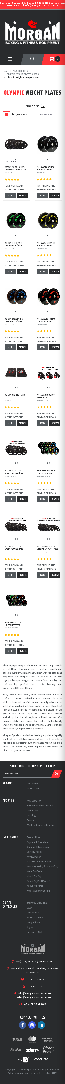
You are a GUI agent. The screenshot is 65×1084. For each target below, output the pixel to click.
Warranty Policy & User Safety (42, 866)
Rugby (30, 927)
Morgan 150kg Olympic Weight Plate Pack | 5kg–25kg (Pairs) (14, 549)
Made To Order (35, 871)
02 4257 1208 (35, 987)
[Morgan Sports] (32, 32)
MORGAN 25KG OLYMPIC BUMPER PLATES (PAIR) (46, 320)
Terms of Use (33, 837)
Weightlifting (33, 922)
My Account (33, 784)
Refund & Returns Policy (39, 862)
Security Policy (34, 852)
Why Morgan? (34, 801)
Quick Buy (21, 115)
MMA (29, 908)
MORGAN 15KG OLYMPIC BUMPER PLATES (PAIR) (46, 244)
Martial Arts (33, 913)
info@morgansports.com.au (34, 993)
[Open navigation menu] (10, 59)
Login (10, 195)
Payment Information (38, 842)
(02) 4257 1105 (24, 962)
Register (23, 195)
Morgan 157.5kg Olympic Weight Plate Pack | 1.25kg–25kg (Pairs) (48, 549)
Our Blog (31, 815)
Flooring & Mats (35, 932)
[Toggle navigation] (32, 59)
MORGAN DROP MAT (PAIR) (15, 395)
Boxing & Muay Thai (37, 903)
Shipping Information (38, 847)
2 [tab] (17, 159)
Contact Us (32, 810)
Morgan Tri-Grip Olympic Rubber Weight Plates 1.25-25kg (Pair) (16, 169)
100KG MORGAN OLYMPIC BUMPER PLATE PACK (46, 472)
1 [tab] (15, 159)
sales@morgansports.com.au (34, 997)
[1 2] (16, 144)
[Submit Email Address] (56, 774)
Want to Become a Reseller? (41, 825)
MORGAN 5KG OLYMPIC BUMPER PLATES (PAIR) (45, 168)
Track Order (33, 788)
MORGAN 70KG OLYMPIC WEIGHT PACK (46, 396)
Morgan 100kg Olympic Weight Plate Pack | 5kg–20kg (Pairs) (14, 473)
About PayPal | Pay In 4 (39, 881)
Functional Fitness (36, 917)
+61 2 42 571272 (35, 980)
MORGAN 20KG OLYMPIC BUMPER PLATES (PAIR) (14, 320)
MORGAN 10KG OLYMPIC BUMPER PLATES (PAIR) (13, 244)
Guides (30, 820)
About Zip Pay (34, 876)
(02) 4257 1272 (45, 962)
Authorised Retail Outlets (40, 806)
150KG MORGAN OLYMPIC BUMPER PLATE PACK (14, 624)
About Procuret (35, 886)
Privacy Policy (34, 857)
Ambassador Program (38, 891)
